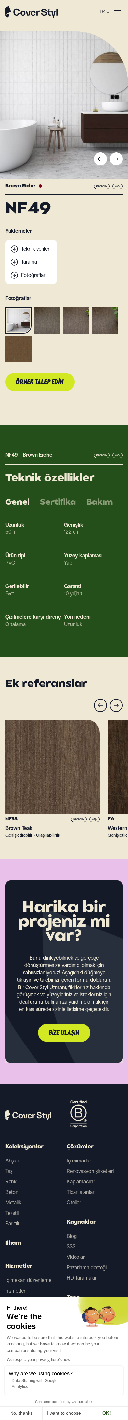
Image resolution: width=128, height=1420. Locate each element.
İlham (13, 1243)
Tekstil (12, 1213)
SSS (71, 1246)
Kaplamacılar (81, 1182)
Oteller (74, 1202)
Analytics (20, 1386)
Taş (8, 1171)
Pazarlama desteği (87, 1267)
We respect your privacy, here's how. (39, 1359)
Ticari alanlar (80, 1192)
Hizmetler (18, 1266)
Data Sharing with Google (35, 1380)
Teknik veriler (35, 249)
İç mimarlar (79, 1161)
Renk (11, 1182)
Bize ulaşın (64, 1033)
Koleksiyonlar (24, 1147)
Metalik (13, 1202)
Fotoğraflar (33, 275)
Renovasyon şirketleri (90, 1171)
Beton (12, 1192)
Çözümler (80, 1147)
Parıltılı (12, 1223)
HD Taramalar (81, 1278)
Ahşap (12, 1161)
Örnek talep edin (40, 382)
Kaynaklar (81, 1222)
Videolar (76, 1257)
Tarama (29, 262)
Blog (72, 1236)
